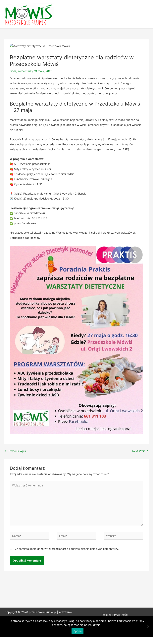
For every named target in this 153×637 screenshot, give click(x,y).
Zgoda (77, 631)
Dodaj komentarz (20, 71)
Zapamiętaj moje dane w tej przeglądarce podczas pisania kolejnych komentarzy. (67, 548)
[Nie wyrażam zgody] (148, 626)
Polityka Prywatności (114, 614)
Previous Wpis (15, 451)
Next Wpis (140, 451)
